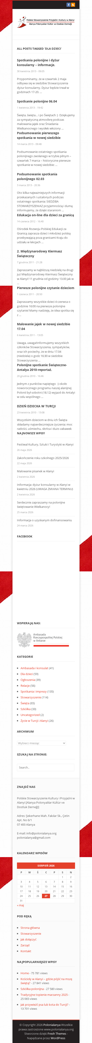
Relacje (25, 686)
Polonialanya (52, 1025)
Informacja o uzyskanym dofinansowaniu (44, 520)
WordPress (58, 1038)
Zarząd (25, 945)
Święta (25, 703)
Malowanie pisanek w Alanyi (35, 471)
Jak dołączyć (28, 939)
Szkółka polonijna (32, 989)
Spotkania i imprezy (34, 691)
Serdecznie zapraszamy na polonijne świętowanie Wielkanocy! (41, 504)
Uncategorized (30, 715)
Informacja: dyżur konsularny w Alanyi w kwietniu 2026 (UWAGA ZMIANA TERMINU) (45, 487)
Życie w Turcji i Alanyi (34, 721)
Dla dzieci (27, 674)
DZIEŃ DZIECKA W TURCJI (36, 406)
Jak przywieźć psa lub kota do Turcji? (44, 1005)
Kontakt (26, 951)
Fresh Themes (57, 1034)
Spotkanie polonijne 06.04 (37, 101)
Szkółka (26, 709)
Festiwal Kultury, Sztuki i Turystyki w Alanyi (45, 444)
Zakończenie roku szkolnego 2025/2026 (43, 458)
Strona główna (30, 928)
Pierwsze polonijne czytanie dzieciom (45, 288)
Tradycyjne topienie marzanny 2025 (44, 995)
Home (25, 973)
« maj (20, 905)
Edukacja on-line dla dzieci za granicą (45, 215)
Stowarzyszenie (31, 697)
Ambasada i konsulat (34, 668)
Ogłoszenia (28, 680)
